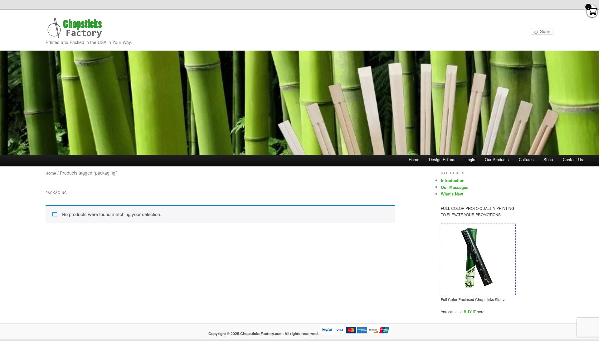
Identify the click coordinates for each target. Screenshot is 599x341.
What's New (452, 194)
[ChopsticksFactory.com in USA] (75, 28)
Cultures (526, 159)
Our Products (497, 159)
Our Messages (454, 187)
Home (414, 159)
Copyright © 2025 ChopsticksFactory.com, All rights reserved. (263, 333)
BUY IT (470, 311)
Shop (548, 159)
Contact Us (573, 159)
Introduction (453, 180)
